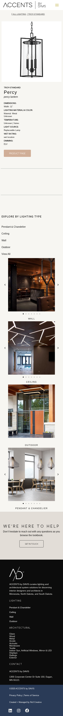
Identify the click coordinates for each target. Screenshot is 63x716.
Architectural (19, 627)
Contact (15, 663)
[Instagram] (18, 710)
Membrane (14, 645)
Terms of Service (31, 695)
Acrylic (12, 641)
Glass (12, 634)
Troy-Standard (36, 14)
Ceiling (31, 382)
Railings (13, 655)
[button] (57, 5)
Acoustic (13, 643)
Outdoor (31, 445)
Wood (12, 636)
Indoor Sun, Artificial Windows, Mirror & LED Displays (30, 651)
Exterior (13, 657)
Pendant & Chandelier (31, 508)
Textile (12, 648)
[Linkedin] (10, 710)
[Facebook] (27, 710)
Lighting (15, 600)
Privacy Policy (15, 695)
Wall (31, 318)
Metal (12, 638)
